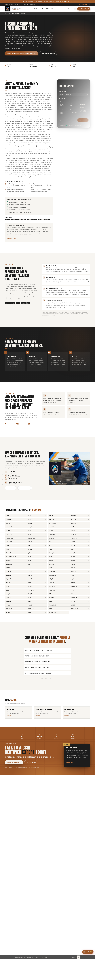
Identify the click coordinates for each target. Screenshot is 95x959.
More (52, 8)
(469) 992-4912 (85, 8)
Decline (73, 957)
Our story (10, 488)
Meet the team (23, 488)
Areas (42, 8)
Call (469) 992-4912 (49, 53)
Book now (65, 1)
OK (78, 957)
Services (35, 8)
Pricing (47, 8)
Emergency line (69, 762)
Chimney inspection (11, 238)
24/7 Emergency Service (85, 4)
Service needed (62, 91)
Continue (82, 120)
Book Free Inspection (14, 762)
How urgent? (62, 98)
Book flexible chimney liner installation (21, 53)
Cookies (17, 957)
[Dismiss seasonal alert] (71, 1)
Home (6, 13)
